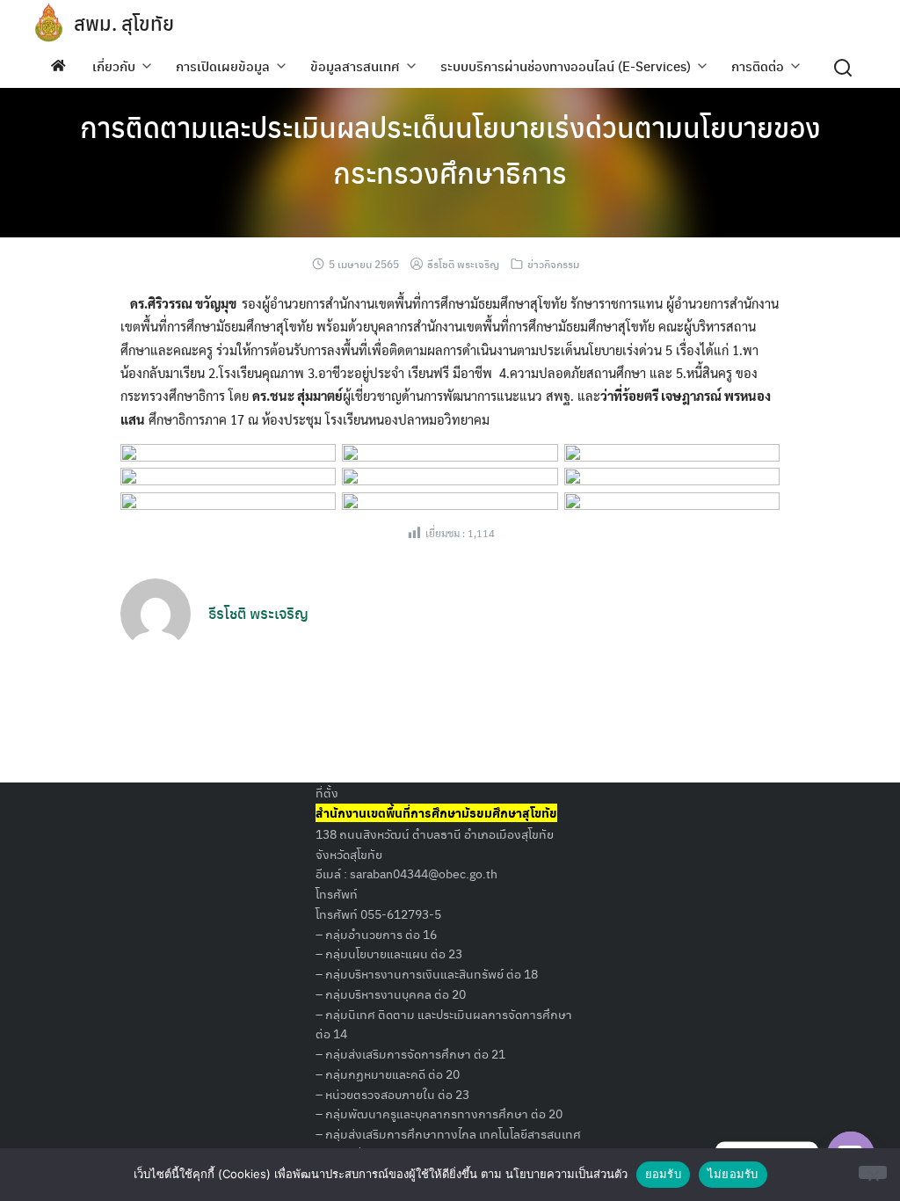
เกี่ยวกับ (113, 65)
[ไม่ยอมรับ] (873, 1172)
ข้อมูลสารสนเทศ (355, 65)
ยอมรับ (663, 1174)
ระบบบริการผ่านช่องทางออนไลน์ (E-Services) (565, 65)
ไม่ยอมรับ (733, 1174)
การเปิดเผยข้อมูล (223, 65)
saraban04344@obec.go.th (423, 873)
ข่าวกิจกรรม (553, 264)
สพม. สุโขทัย (124, 23)
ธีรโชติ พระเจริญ (463, 264)
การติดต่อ (757, 65)
